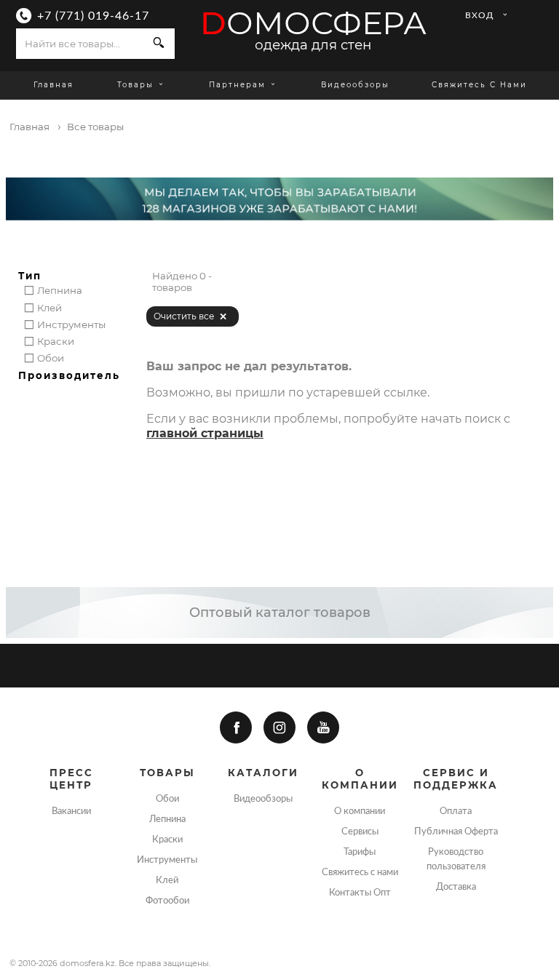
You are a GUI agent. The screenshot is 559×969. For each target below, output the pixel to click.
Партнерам (237, 84)
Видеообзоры (355, 84)
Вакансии (71, 811)
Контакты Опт (360, 893)
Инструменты (167, 860)
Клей (167, 880)
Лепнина (167, 819)
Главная (53, 84)
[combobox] (79, 44)
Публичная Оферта (456, 831)
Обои (167, 799)
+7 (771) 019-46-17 (93, 16)
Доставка (456, 887)
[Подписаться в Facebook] (236, 727)
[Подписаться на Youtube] (323, 727)
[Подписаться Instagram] (279, 727)
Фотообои (167, 901)
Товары (137, 84)
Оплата (456, 811)
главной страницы (204, 433)
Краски (167, 839)
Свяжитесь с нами (479, 84)
